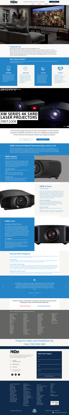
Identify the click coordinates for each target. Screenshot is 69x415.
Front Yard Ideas (12, 392)
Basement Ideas (12, 387)
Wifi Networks (39, 402)
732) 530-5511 (37, 344)
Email (39, 361)
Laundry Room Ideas (13, 398)
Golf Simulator (25, 388)
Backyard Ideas (12, 386)
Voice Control (39, 401)
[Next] (65, 287)
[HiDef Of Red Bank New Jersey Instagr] (16, 375)
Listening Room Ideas (13, 399)
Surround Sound (39, 397)
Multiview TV (39, 384)
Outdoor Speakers (40, 389)
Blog (51, 388)
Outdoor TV (39, 391)
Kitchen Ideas (12, 396)
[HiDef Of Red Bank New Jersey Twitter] (19, 375)
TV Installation (39, 399)
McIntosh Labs (25, 403)
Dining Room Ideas (13, 391)
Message (39, 370)
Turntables (38, 398)
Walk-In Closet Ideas (13, 401)
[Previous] (3, 287)
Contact (52, 387)
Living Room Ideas (13, 400)
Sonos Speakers (39, 396)
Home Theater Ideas (13, 395)
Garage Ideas (12, 393)
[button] (54, 2)
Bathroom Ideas (12, 388)
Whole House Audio (40, 403)
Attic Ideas (11, 385)
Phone (39, 366)
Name (39, 356)
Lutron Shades (25, 402)
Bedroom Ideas (12, 389)
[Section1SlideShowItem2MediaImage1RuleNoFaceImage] (34, 295)
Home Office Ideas (13, 394)
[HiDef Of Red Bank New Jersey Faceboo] (12, 375)
